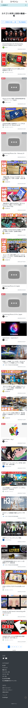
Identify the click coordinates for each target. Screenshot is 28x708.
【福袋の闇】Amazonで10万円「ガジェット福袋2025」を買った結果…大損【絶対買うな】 (13, 178)
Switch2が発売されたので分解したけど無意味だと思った (13, 69)
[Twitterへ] (3, 658)
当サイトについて (6, 687)
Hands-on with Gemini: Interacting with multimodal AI (13, 612)
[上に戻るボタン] (25, 697)
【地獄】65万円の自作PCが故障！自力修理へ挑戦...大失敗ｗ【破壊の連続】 (13, 230)
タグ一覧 (4, 676)
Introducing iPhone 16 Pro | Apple (12, 314)
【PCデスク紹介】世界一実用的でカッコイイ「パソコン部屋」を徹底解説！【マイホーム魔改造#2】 (13, 387)
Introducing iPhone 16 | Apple (11, 286)
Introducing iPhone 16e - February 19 (13, 153)
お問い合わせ (5, 692)
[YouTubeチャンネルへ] (6, 658)
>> (20, 647)
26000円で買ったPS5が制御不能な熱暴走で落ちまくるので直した (13, 637)
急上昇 (3, 665)
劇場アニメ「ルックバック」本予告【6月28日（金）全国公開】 (14, 463)
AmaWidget (5, 697)
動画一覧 (4, 670)
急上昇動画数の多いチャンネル (9, 680)
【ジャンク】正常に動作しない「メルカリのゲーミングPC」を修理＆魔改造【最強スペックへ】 (13, 256)
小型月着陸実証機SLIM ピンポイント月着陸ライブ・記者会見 (13, 562)
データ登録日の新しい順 (9, 22)
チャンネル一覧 (5, 672)
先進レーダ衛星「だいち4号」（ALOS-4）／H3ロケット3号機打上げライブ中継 (13, 362)
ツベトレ (14, 2)
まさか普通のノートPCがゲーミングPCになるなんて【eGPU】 (14, 488)
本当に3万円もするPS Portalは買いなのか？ (13, 587)
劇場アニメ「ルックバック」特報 (11, 538)
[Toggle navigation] (26, 1)
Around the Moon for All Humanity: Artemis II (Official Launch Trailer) (12, 44)
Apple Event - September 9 (10, 338)
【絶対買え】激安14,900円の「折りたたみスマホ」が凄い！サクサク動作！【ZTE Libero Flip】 (13, 204)
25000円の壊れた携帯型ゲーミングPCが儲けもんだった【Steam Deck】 (13, 124)
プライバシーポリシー (7, 690)
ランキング (4, 667)
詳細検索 (23, 22)
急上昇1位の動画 (6, 678)
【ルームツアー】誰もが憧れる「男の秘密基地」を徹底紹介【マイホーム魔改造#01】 (13, 414)
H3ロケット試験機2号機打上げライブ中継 (13, 513)
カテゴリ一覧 (5, 674)
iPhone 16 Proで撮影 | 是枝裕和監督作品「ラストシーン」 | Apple (13, 99)
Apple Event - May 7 (8, 439)
